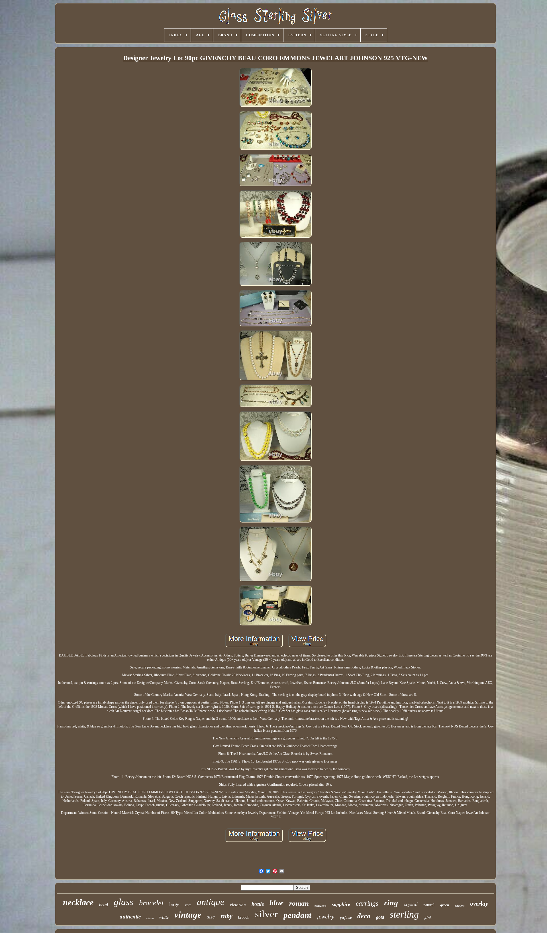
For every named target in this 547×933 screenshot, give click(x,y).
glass (123, 902)
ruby (226, 916)
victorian (238, 904)
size (211, 917)
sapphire (341, 904)
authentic (130, 917)
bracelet (151, 903)
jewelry (325, 916)
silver (266, 914)
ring (391, 902)
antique (210, 902)
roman (299, 903)
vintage (187, 915)
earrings (367, 903)
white (164, 917)
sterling (404, 914)
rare (188, 905)
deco (363, 916)
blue (276, 903)
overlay (479, 903)
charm (150, 918)
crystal (411, 904)
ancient (459, 905)
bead (103, 904)
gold (380, 917)
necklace (78, 902)
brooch (243, 917)
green (444, 905)
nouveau (320, 905)
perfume (346, 918)
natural (428, 905)
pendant (297, 915)
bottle (258, 904)
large (174, 904)
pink (428, 917)
